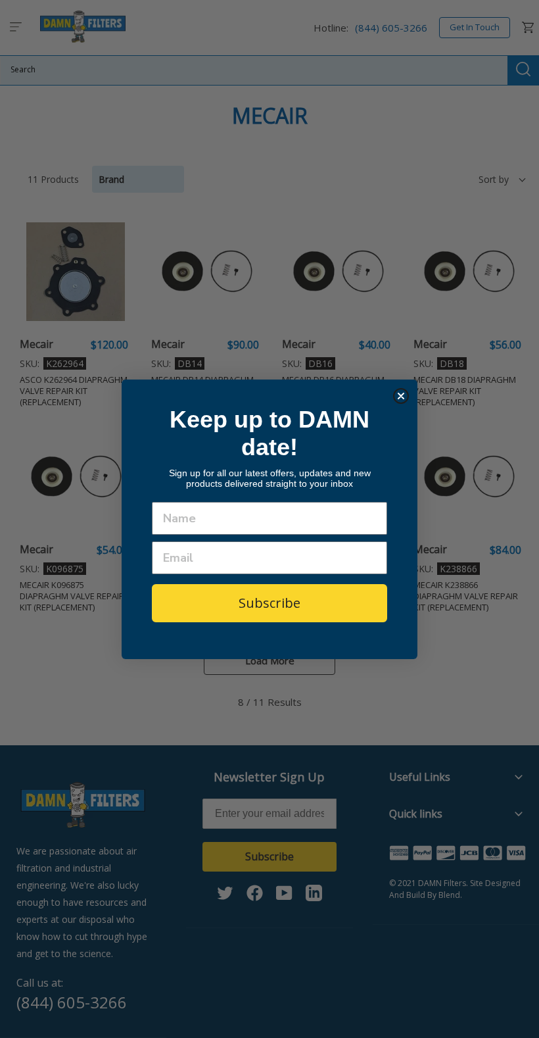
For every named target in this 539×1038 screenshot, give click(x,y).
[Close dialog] (401, 396)
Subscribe (269, 603)
